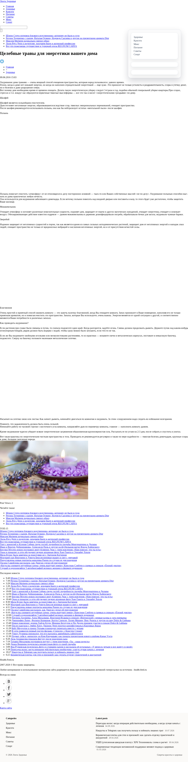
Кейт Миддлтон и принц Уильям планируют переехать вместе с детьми (47, 628)
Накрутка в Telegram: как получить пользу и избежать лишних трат (45, 652)
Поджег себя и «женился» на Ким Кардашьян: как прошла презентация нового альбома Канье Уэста (62, 636)
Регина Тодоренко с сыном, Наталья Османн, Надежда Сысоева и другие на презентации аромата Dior (57, 38)
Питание (10, 14)
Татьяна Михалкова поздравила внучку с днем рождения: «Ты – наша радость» (50, 641)
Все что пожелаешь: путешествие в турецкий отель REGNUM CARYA (41, 46)
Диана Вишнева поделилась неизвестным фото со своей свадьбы (43, 644)
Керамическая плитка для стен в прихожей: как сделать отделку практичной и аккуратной (56, 655)
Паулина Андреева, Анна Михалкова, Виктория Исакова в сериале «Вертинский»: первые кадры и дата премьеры (69, 618)
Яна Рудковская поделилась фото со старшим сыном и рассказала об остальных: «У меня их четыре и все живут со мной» (72, 647)
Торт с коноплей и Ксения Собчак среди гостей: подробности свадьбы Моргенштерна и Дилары (48, 544)
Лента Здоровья (8, 1)
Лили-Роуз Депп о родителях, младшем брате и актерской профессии (40, 43)
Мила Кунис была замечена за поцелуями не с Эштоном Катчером (33, 555)
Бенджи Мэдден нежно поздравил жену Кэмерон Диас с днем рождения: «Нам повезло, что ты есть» (50, 549)
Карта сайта (6, 708)
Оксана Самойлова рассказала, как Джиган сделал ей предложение (33, 563)
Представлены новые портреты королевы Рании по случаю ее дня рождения (38, 560)
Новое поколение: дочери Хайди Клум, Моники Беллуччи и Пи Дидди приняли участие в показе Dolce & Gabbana (69, 623)
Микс (8, 19)
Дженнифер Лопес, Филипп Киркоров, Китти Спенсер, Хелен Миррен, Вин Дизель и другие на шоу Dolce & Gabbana (71, 620)
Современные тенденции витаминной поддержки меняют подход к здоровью (135, 747)
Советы (10, 17)
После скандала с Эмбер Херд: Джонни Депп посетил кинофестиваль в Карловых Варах (56, 625)
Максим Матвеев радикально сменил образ (27, 41)
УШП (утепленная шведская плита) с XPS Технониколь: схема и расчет (132, 742)
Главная (10, 6)
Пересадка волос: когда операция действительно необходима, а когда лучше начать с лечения (57, 649)
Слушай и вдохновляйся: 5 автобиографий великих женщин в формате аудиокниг (41, 568)
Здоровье (10, 9)
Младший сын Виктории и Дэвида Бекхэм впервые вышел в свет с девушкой (39, 557)
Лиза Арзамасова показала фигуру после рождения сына (39, 639)
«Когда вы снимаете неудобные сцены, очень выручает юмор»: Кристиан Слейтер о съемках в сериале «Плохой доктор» (60, 565)
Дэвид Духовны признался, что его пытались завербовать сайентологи (47, 633)
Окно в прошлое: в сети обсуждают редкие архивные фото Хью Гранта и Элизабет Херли (45, 552)
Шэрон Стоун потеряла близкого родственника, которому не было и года (42, 35)
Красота (10, 11)
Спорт (9, 22)
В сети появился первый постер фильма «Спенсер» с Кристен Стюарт (47, 631)
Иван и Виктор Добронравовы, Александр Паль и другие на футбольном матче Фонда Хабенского (49, 547)
